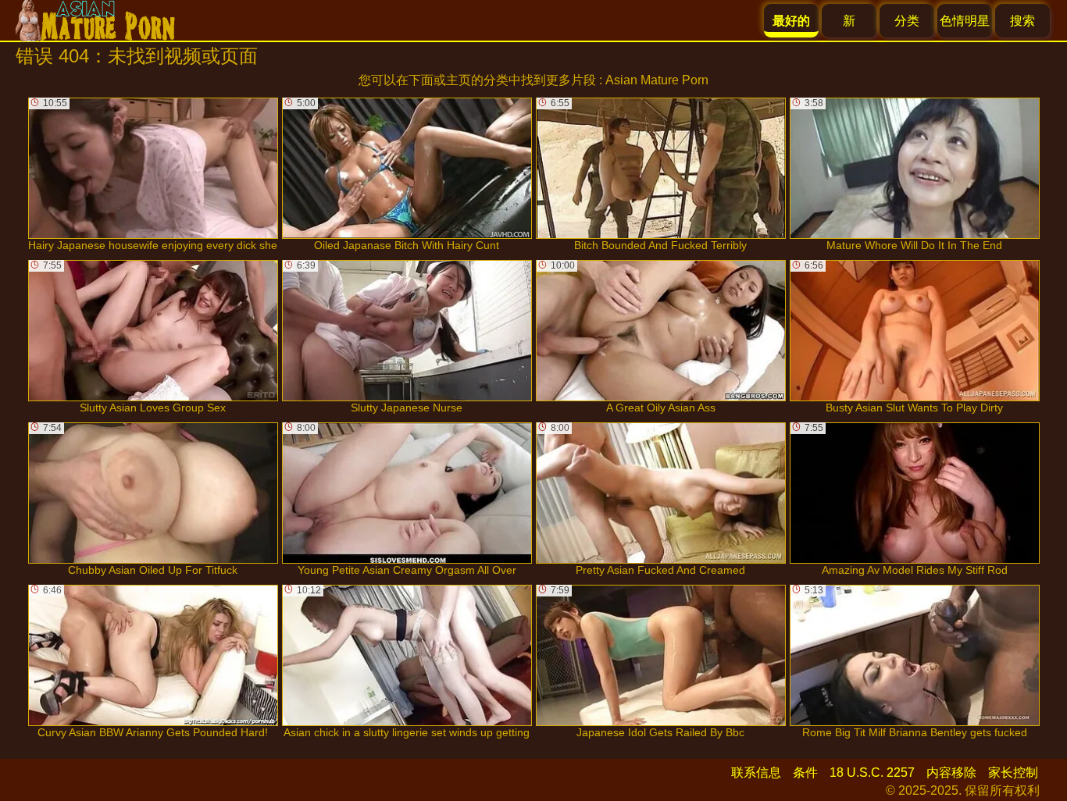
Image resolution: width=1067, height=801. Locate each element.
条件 (805, 772)
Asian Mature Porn (656, 80)
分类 (906, 20)
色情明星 (965, 20)
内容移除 (951, 772)
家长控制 (1013, 772)
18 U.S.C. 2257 (872, 772)
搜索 (1022, 20)
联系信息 (756, 772)
